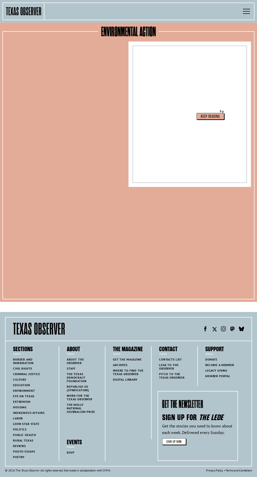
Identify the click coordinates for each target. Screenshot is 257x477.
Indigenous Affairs (28, 413)
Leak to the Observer (168, 366)
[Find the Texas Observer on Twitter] (214, 329)
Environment (24, 390)
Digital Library (125, 379)
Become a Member (219, 365)
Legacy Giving (216, 370)
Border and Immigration (23, 361)
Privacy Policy (214, 470)
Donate (211, 359)
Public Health (24, 435)
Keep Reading (210, 116)
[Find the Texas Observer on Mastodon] (232, 329)
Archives (120, 365)
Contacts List (170, 359)
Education (21, 385)
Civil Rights (22, 368)
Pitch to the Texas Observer (172, 375)
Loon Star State (26, 424)
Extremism (22, 402)
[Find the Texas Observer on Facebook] (205, 329)
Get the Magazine (127, 359)
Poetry (19, 457)
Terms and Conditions (239, 470)
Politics (20, 429)
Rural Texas (23, 440)
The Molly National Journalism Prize (81, 408)
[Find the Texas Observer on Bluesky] (241, 329)
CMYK (106, 470)
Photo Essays (24, 451)
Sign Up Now (174, 442)
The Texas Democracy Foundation (77, 377)
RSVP (70, 452)
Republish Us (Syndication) (78, 388)
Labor (18, 418)
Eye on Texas (23, 396)
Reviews (19, 446)
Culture (19, 379)
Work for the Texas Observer (79, 397)
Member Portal (217, 376)
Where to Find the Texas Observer (128, 372)
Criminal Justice (26, 374)
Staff (71, 368)
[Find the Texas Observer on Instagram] (223, 329)
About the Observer (75, 361)
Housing (20, 407)
